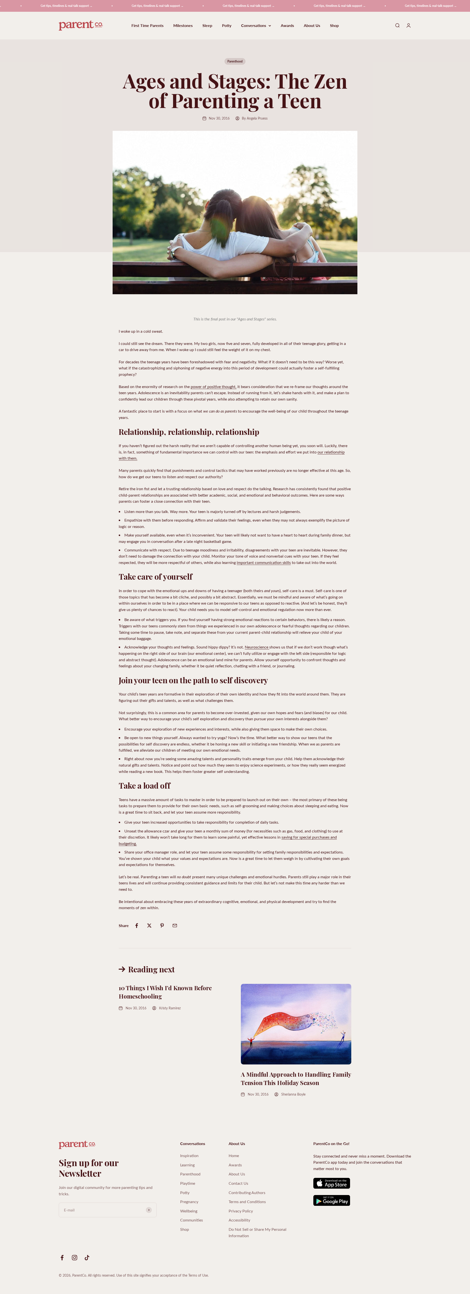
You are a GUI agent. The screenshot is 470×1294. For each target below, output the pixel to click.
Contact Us (238, 1183)
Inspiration (189, 1155)
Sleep (207, 25)
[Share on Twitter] (149, 925)
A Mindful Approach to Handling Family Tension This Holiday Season (296, 1078)
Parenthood (235, 61)
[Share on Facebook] (136, 925)
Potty (226, 25)
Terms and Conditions (247, 1201)
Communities (191, 1219)
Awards (287, 25)
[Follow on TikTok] (87, 1257)
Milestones (183, 25)
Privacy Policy (241, 1210)
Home (234, 1155)
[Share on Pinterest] (162, 925)
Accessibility (239, 1219)
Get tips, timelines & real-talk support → (43, 6)
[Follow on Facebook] (62, 1257)
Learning (187, 1164)
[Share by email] (175, 925)
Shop (334, 25)
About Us (312, 25)
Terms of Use (198, 1275)
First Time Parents (147, 25)
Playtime (187, 1183)
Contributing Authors (247, 1192)
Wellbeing (188, 1210)
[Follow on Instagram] (74, 1257)
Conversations (253, 25)
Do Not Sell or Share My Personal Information (257, 1232)
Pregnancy (189, 1201)
